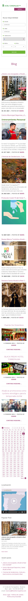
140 (7, 464)
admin (13, 345)
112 (14, 455)
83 (12, 447)
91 (12, 449)
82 (9, 447)
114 (22, 455)
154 (14, 468)
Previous (7, 428)
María (21, 111)
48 (3, 439)
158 (7, 470)
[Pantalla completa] (24, 512)
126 (22, 459)
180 (22, 476)
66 (9, 443)
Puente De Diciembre (14, 325)
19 (12, 432)
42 (9, 437)
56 (3, 441)
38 (20, 435)
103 (3, 453)
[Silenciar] (22, 512)
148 (14, 466)
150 (22, 466)
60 (15, 441)
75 (12, 445)
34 (9, 435)
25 (6, 434)
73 (6, 445)
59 (12, 441)
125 (18, 459)
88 (3, 449)
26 (9, 434)
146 (7, 466)
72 (3, 445)
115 (3, 457)
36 (15, 435)
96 (3, 451)
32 (3, 435)
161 (18, 470)
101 (19, 451)
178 (14, 476)
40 (3, 437)
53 (17, 439)
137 (18, 463)
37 (17, 435)
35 (12, 435)
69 (17, 443)
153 (11, 468)
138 (22, 463)
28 (15, 434)
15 (24, 430)
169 (3, 474)
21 (17, 432)
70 (20, 443)
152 (7, 468)
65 (6, 443)
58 (9, 441)
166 (14, 472)
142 (14, 464)
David (22, 276)
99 (12, 451)
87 (23, 447)
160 (14, 470)
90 (9, 449)
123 (11, 459)
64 (3, 443)
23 (23, 432)
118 (14, 457)
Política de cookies (17, 595)
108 (22, 453)
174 (22, 474)
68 (15, 443)
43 (12, 437)
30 (20, 434)
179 (18, 476)
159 (11, 470)
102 (22, 451)
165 (11, 472)
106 (14, 453)
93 (17, 449)
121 (3, 459)
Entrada (6, 21)
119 (18, 457)
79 (23, 445)
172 (14, 474)
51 (12, 439)
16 (3, 432)
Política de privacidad (14, 596)
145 (3, 466)
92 (15, 449)
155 (18, 468)
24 (3, 434)
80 (3, 447)
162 (22, 470)
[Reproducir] (3, 512)
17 (6, 432)
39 (23, 435)
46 (20, 437)
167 (18, 472)
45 (17, 437)
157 (3, 470)
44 (15, 437)
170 (7, 474)
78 (20, 445)
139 (3, 464)
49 (6, 439)
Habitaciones (8, 35)
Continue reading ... (14, 349)
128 (7, 461)
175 (3, 476)
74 (9, 445)
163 (3, 472)
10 (9, 430)
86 (20, 447)
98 (9, 451)
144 (22, 464)
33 (6, 435)
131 (18, 461)
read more (4, 551)
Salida (5, 28)
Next (22, 478)
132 (22, 461)
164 (7, 472)
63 (23, 441)
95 (23, 449)
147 (11, 466)
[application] (14, 501)
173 (18, 474)
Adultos (6, 43)
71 (23, 443)
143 (18, 464)
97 (6, 451)
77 (17, 445)
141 (11, 464)
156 (22, 468)
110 (7, 455)
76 (15, 445)
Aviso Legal (7, 595)
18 (9, 432)
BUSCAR (14, 52)
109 (3, 455)
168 (22, 472)
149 (18, 466)
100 (15, 451)
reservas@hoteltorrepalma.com (16, 591)
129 (11, 461)
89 (6, 449)
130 (14, 461)
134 (7, 463)
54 (20, 439)
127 (3, 461)
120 (22, 457)
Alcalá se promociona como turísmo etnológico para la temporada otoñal (14, 393)
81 (6, 447)
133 (3, 463)
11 (12, 430)
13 (18, 430)
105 (11, 453)
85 (17, 447)
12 (15, 430)
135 (11, 463)
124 (14, 459)
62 (20, 441)
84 (15, 447)
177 (11, 476)
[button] (14, 501)
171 (11, 474)
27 (12, 434)
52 (15, 439)
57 (6, 441)
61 (17, 441)
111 (11, 455)
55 (23, 439)
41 (6, 437)
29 (17, 434)
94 (20, 449)
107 (18, 453)
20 (15, 432)
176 (7, 476)
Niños (17, 43)
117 (11, 457)
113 (18, 455)
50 (9, 439)
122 (7, 459)
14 (21, 430)
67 (12, 443)
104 (7, 453)
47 (23, 437)
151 (3, 468)
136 (14, 463)
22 (20, 432)
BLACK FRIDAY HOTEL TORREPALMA (14, 358)
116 (7, 457)
